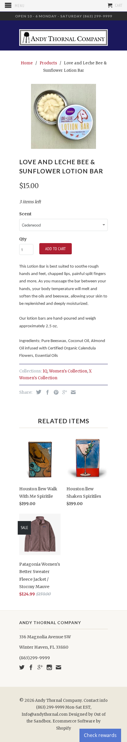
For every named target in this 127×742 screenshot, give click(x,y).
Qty (23, 239)
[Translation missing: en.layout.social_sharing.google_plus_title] (63, 392)
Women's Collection (68, 371)
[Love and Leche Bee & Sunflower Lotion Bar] (63, 116)
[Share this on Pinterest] (54, 392)
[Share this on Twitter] (37, 392)
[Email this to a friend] (72, 392)
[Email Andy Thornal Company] (58, 667)
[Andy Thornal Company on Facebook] (31, 667)
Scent (25, 214)
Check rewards (100, 735)
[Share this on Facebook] (46, 392)
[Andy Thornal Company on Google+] (40, 667)
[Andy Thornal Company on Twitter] (22, 667)
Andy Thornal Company (58, 700)
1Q (45, 371)
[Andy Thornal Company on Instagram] (49, 667)
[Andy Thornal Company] (63, 35)
